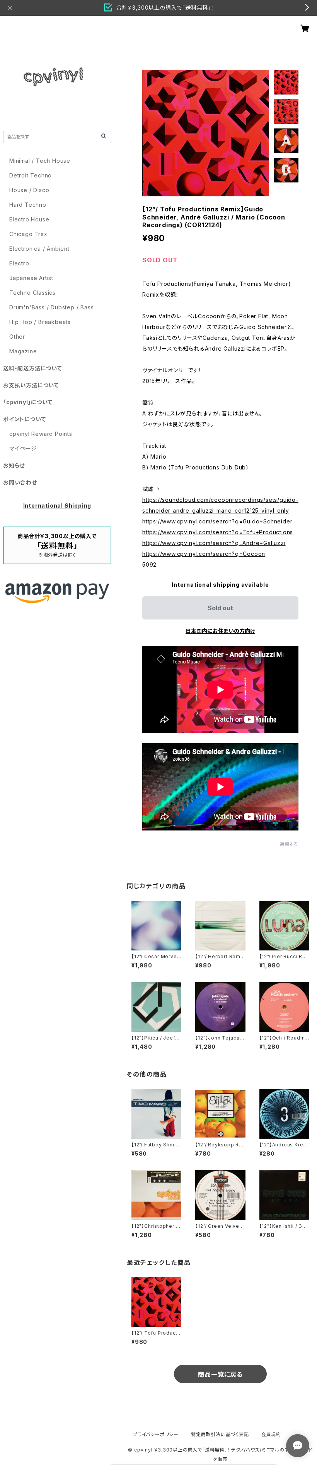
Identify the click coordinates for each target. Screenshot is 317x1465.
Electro (19, 263)
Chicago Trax (28, 234)
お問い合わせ (20, 482)
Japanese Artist (31, 278)
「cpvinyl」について (27, 402)
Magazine (23, 351)
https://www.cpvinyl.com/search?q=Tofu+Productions (217, 532)
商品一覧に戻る (220, 1374)
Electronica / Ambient (39, 248)
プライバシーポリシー (156, 1434)
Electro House (29, 219)
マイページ (23, 448)
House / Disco (29, 190)
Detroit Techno (30, 175)
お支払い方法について (31, 385)
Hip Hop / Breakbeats (40, 322)
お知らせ (14, 465)
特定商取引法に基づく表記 (220, 1434)
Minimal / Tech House (39, 160)
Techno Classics (32, 292)
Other (17, 336)
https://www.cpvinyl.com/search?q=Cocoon (203, 553)
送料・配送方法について (32, 368)
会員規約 (271, 1434)
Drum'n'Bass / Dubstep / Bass (51, 307)
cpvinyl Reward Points (40, 433)
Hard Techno (27, 204)
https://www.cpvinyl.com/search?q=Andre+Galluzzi (214, 543)
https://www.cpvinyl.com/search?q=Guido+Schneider (217, 521)
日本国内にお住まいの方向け (220, 631)
